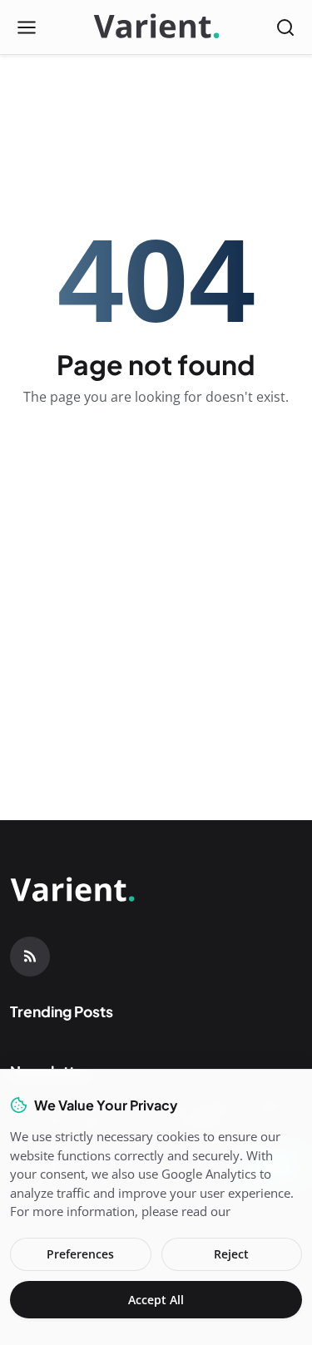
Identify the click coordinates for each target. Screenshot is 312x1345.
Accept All (156, 1300)
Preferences (80, 1254)
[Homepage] (156, 27)
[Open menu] (27, 27)
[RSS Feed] (30, 957)
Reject (231, 1254)
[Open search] (285, 27)
